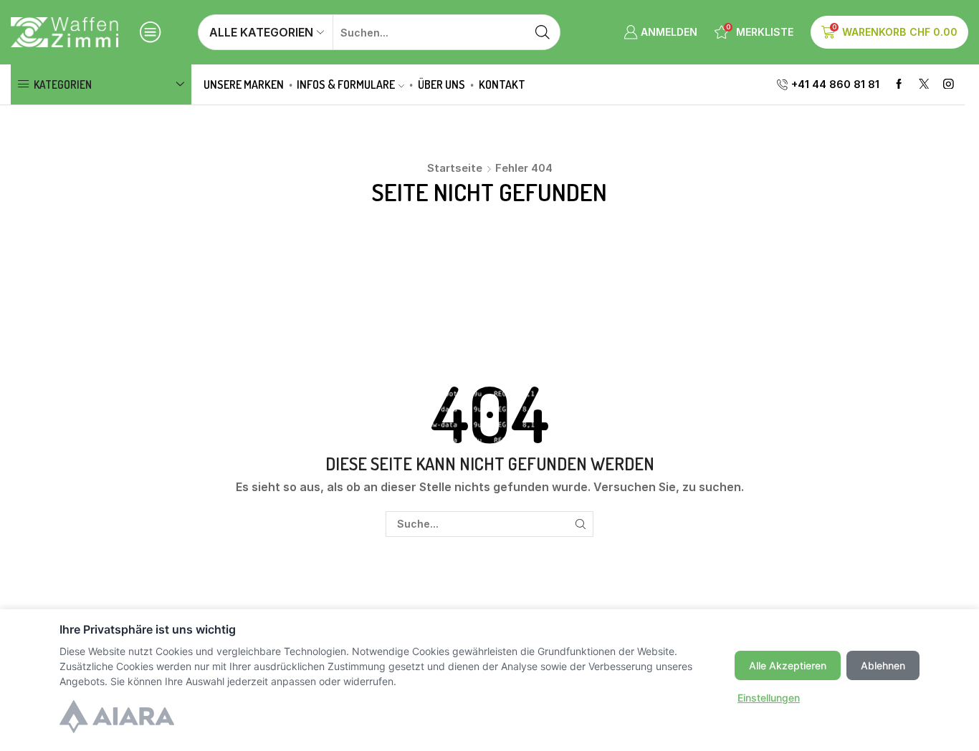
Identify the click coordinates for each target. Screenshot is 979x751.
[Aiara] (116, 718)
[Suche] (580, 524)
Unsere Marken (244, 84)
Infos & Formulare (346, 84)
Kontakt (502, 84)
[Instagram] (948, 85)
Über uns (441, 84)
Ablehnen (883, 665)
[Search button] (542, 32)
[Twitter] (924, 85)
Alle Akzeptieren (787, 665)
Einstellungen (768, 698)
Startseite (454, 168)
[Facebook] (899, 85)
